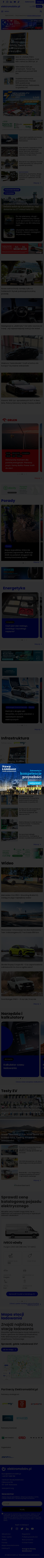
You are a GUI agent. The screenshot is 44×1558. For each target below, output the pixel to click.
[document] (22, 779)
